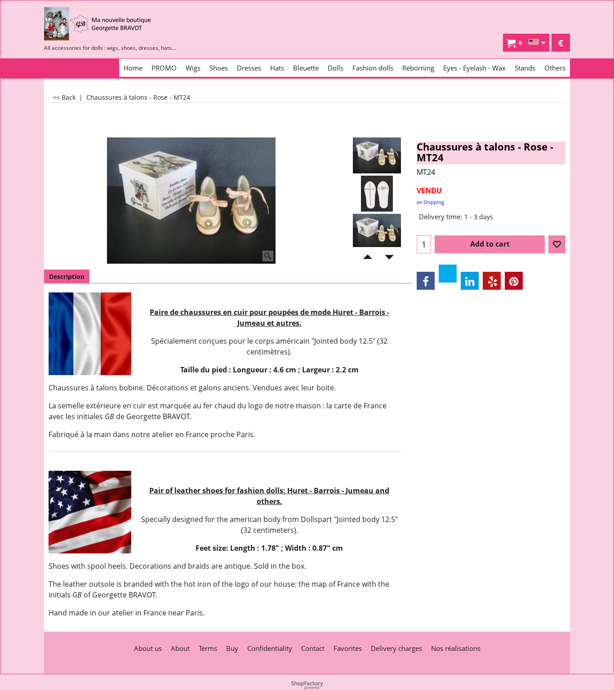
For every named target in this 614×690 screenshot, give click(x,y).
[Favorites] (556, 244)
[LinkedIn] (470, 281)
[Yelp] (492, 281)
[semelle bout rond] (377, 194)
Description (67, 276)
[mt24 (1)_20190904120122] (377, 232)
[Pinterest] (514, 281)
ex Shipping (430, 202)
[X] (448, 274)
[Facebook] (426, 281)
